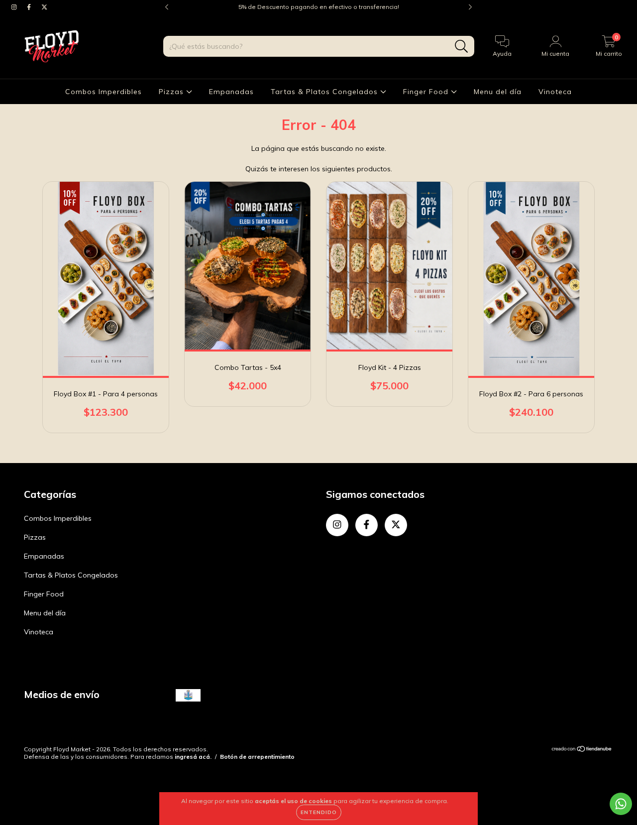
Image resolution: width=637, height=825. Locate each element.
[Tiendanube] (582, 750)
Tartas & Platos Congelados (325, 91)
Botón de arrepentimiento (257, 756)
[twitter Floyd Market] (44, 6)
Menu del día (498, 91)
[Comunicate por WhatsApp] (621, 804)
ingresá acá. (193, 756)
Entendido (319, 812)
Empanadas (231, 91)
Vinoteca (555, 91)
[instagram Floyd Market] (14, 6)
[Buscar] (461, 46)
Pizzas (172, 91)
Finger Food (427, 91)
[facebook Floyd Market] (29, 6)
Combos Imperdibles (103, 91)
